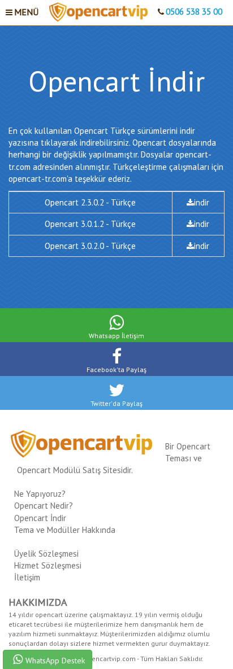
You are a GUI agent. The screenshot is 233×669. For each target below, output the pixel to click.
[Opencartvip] (98, 11)
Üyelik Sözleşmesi (46, 553)
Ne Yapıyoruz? (40, 493)
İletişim (27, 577)
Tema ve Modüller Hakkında (64, 529)
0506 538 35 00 (194, 11)
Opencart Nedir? (43, 505)
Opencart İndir (40, 518)
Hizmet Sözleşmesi (47, 565)
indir (201, 202)
